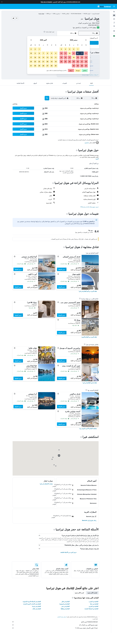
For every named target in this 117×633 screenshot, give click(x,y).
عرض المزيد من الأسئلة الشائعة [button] (68, 552)
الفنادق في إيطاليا (65, 609)
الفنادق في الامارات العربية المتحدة (32, 604)
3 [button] (69, 49)
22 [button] (78, 62)
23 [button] (73, 62)
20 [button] (86, 62)
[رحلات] (114, 31)
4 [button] (65, 49)
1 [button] (77, 49)
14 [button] (82, 57)
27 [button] (86, 66)
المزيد (97, 159)
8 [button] (77, 53)
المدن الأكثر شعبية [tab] (79, 593)
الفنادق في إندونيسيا (65, 604)
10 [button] (69, 53)
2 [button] (73, 49)
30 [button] (73, 66)
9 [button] (73, 53)
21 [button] (82, 62)
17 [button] (69, 57)
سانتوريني (58, 13)
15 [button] (78, 57)
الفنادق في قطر (66, 601)
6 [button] (47, 53)
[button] (2, 2)
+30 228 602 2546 (93, 25)
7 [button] (43, 53)
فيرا (50, 13)
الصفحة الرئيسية (95, 13)
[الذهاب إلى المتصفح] (114, 26)
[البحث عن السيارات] (114, 19)
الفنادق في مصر (65, 606)
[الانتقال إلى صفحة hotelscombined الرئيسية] (104, 6)
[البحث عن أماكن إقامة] (114, 15)
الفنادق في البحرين (93, 606)
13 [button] (86, 57)
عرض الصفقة (61, 269)
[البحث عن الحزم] (114, 22)
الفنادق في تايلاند (36, 609)
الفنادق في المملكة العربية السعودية (32, 601)
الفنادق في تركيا (94, 604)
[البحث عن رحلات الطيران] (114, 11)
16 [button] (73, 57)
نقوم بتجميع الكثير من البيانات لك (88, 625)
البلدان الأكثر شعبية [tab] (92, 593)
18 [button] (65, 57)
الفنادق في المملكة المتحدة (91, 609)
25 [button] (65, 62)
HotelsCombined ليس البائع (89, 622)
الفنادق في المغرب (93, 601)
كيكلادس (67, 13)
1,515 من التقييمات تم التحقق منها (82, 27)
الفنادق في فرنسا (36, 606)
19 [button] (61, 57)
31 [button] (31, 66)
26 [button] (61, 62)
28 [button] (82, 66)
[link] (88, 291)
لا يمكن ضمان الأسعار (62, 617)
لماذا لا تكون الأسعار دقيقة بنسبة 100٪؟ (86, 628)
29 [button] (78, 66)
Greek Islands (78, 13)
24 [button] (69, 62)
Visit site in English (46, 2)
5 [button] (61, 49)
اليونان (88, 13)
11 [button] (65, 53)
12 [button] (61, 53)
